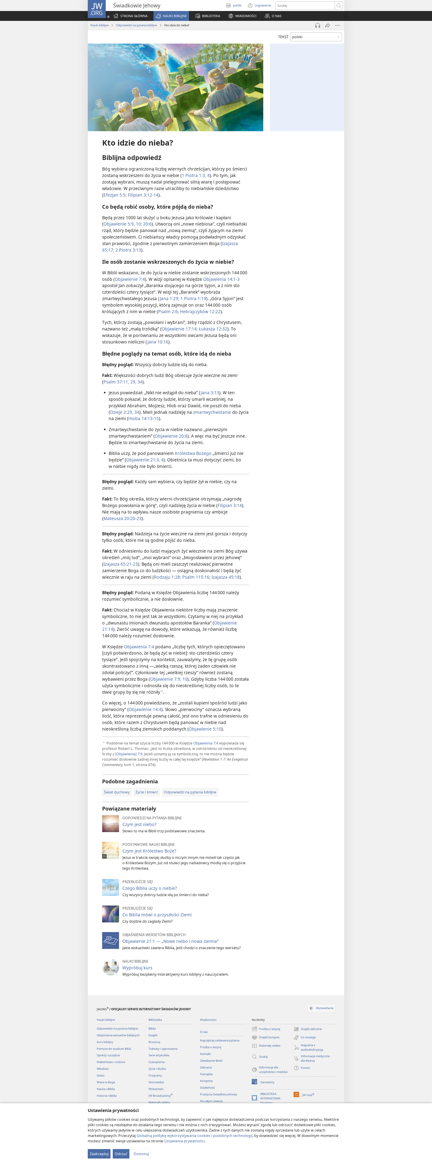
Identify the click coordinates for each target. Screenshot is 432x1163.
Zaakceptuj (99, 1153)
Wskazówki (155, 1089)
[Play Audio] (318, 25)
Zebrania (206, 1067)
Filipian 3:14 (230, 505)
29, (132, 382)
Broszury (154, 1042)
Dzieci (100, 1075)
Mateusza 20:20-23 (123, 518)
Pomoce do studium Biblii (114, 1049)
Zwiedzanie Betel (211, 1061)
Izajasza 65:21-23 (121, 564)
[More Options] (337, 25)
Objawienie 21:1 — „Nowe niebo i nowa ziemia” (170, 941)
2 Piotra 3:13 (127, 250)
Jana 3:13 (210, 393)
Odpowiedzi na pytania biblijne (136, 25)
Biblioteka (155, 1020)
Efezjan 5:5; (115, 195)
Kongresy (206, 1081)
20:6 (147, 224)
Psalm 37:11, (116, 382)
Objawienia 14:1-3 (221, 279)
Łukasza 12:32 (212, 329)
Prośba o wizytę (210, 1047)
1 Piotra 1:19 (192, 298)
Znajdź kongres (265, 1037)
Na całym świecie (211, 1101)
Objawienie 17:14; (180, 329)
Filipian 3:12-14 (142, 195)
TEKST (283, 36)
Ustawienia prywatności (184, 1141)
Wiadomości (208, 1020)
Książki (153, 1035)
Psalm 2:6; (168, 311)
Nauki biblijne (99, 25)
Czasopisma (156, 1062)
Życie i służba (157, 1069)
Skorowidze (156, 1082)
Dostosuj (141, 1153)
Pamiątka (206, 1074)
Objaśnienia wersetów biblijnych (118, 1035)
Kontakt (205, 1054)
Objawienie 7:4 (130, 279)
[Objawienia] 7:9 (128, 753)
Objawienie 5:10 (205, 729)
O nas (204, 1032)
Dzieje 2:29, (121, 412)
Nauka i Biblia (106, 1089)
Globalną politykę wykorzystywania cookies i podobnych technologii (194, 1135)
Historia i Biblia (107, 1096)
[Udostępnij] (328, 25)
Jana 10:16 (157, 342)
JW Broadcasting (160, 1096)
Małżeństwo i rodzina (111, 1062)
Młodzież (103, 1069)
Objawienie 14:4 (145, 709)
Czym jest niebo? (139, 824)
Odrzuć (121, 1153)
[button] (171, 16)
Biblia (152, 1028)
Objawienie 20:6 (171, 436)
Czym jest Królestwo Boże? (149, 851)
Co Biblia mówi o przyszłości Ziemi (157, 915)
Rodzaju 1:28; (167, 577)
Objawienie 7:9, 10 (168, 679)
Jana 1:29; (169, 298)
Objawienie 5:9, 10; (123, 224)
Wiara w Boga (106, 1082)
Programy (155, 1075)
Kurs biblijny (105, 1042)
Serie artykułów (158, 1055)
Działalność (207, 1087)
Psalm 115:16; (195, 577)
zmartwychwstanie (212, 412)
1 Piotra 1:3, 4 (196, 175)
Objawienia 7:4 (139, 647)
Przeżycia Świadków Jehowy (218, 1094)
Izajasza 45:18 (225, 577)
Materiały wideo (159, 1102)
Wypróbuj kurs (137, 968)
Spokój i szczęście (108, 1055)
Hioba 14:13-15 (143, 418)
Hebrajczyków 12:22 (199, 311)
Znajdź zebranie (308, 1029)
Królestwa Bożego (193, 453)
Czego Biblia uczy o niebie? (149, 888)
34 (139, 382)
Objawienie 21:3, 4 (145, 460)
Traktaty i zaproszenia (163, 1049)
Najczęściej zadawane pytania (219, 1040)
